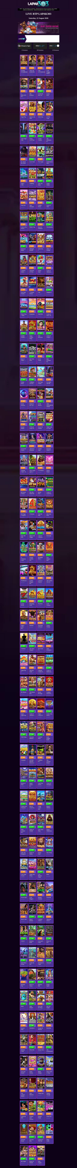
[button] (58, 45)
